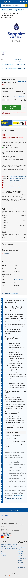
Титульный (3, 9)
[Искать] (26, 5)
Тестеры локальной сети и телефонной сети (11, 10)
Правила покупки (22, 558)
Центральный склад (15, 187)
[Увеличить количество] (3, 100)
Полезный (3, 555)
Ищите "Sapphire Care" (19, 61)
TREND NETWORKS (18, 59)
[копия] (12, 17)
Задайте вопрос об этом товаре (11, 293)
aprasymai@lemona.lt (18, 495)
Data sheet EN (7, 253)
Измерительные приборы (15, 9)
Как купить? (21, 546)
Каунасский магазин (15, 180)
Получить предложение (19, 96)
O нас (2, 552)
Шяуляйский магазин (15, 185)
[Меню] (1, 1)
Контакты (3, 553)
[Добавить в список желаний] (24, 107)
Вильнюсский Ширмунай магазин (18, 176)
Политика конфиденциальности (22, 555)
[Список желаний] (24, 2)
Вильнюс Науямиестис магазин (17, 178)
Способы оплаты (22, 547)
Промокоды (21, 564)
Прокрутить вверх (14, 510)
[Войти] (21, 2)
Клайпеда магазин (14, 182)
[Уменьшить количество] (8, 100)
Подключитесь (6, 80)
